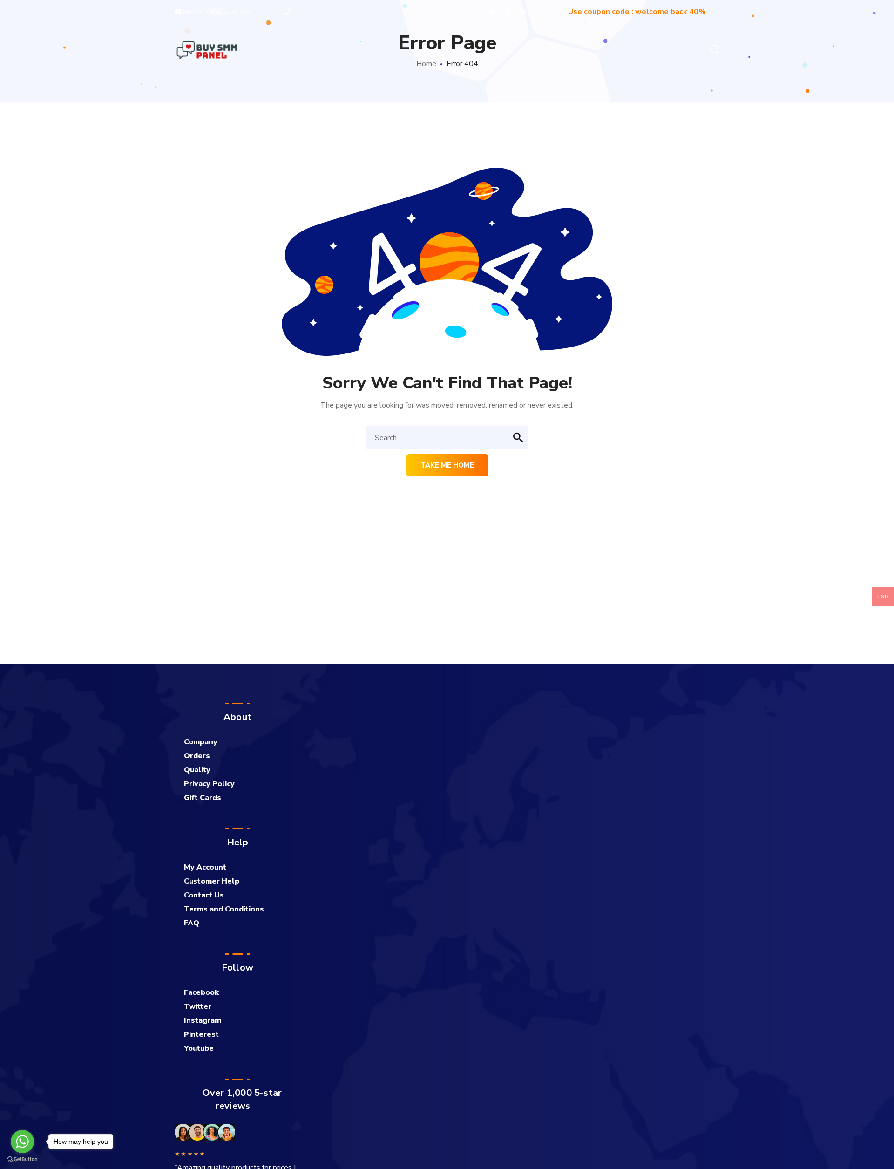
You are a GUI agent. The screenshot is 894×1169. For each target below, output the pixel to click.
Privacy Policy (209, 784)
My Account (205, 867)
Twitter (197, 1006)
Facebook (201, 992)
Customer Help (211, 881)
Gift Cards (202, 798)
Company (200, 742)
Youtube (199, 1048)
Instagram (202, 1020)
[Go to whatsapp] (22, 1141)
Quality (197, 770)
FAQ (191, 923)
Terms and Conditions (224, 909)
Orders (197, 756)
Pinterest (201, 1034)
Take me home (447, 465)
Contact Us (204, 895)
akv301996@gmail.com (216, 11)
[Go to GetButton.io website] (22, 1159)
